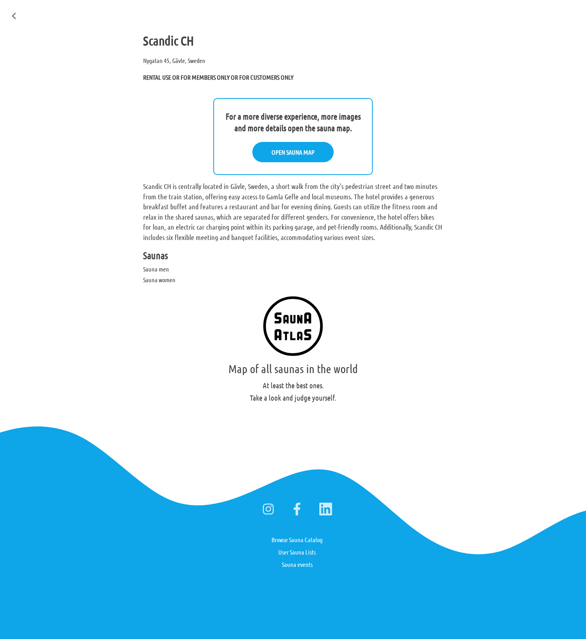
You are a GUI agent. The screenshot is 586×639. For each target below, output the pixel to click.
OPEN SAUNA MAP (293, 152)
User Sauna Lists (297, 552)
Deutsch (543, 11)
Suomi (517, 11)
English (490, 11)
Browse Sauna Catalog (296, 539)
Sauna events (297, 564)
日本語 (569, 11)
